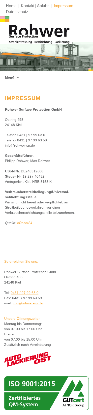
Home (11, 6)
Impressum (63, 6)
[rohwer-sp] (37, 30)
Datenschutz (17, 12)
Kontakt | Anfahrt (35, 6)
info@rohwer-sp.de (28, 303)
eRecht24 (24, 223)
